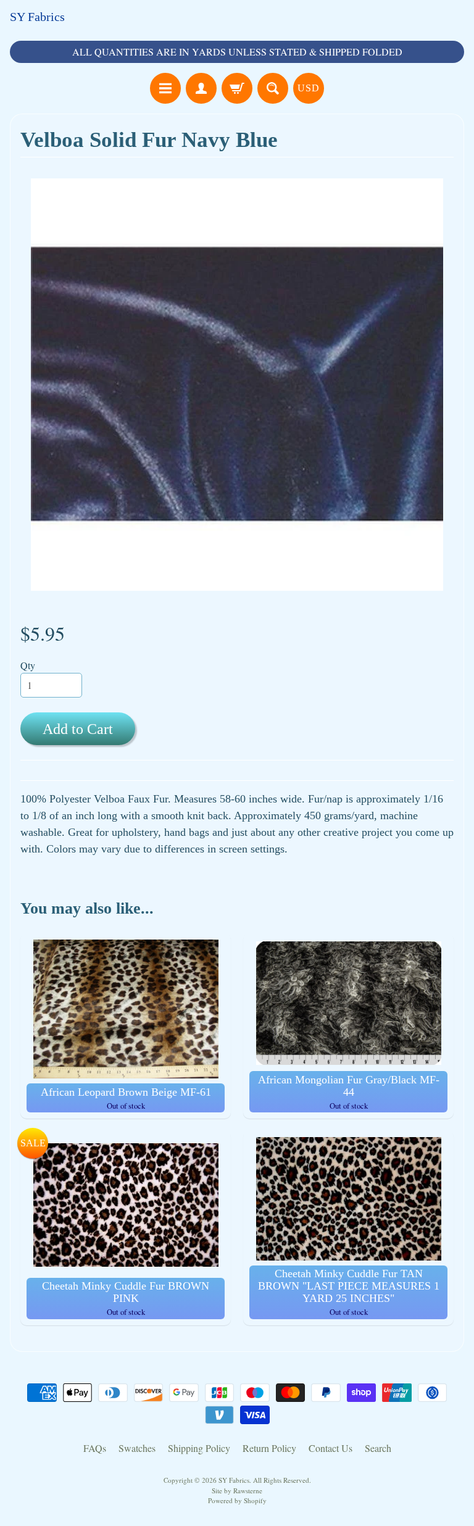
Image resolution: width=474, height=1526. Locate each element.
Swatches (137, 1447)
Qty (27, 665)
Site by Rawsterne (237, 1490)
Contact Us (330, 1447)
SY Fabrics (37, 16)
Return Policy (269, 1447)
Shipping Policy (199, 1447)
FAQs (94, 1447)
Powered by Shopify (237, 1500)
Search (378, 1447)
